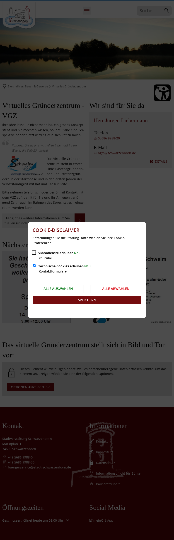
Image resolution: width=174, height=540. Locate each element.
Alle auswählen (58, 288)
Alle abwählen (116, 288)
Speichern (87, 300)
